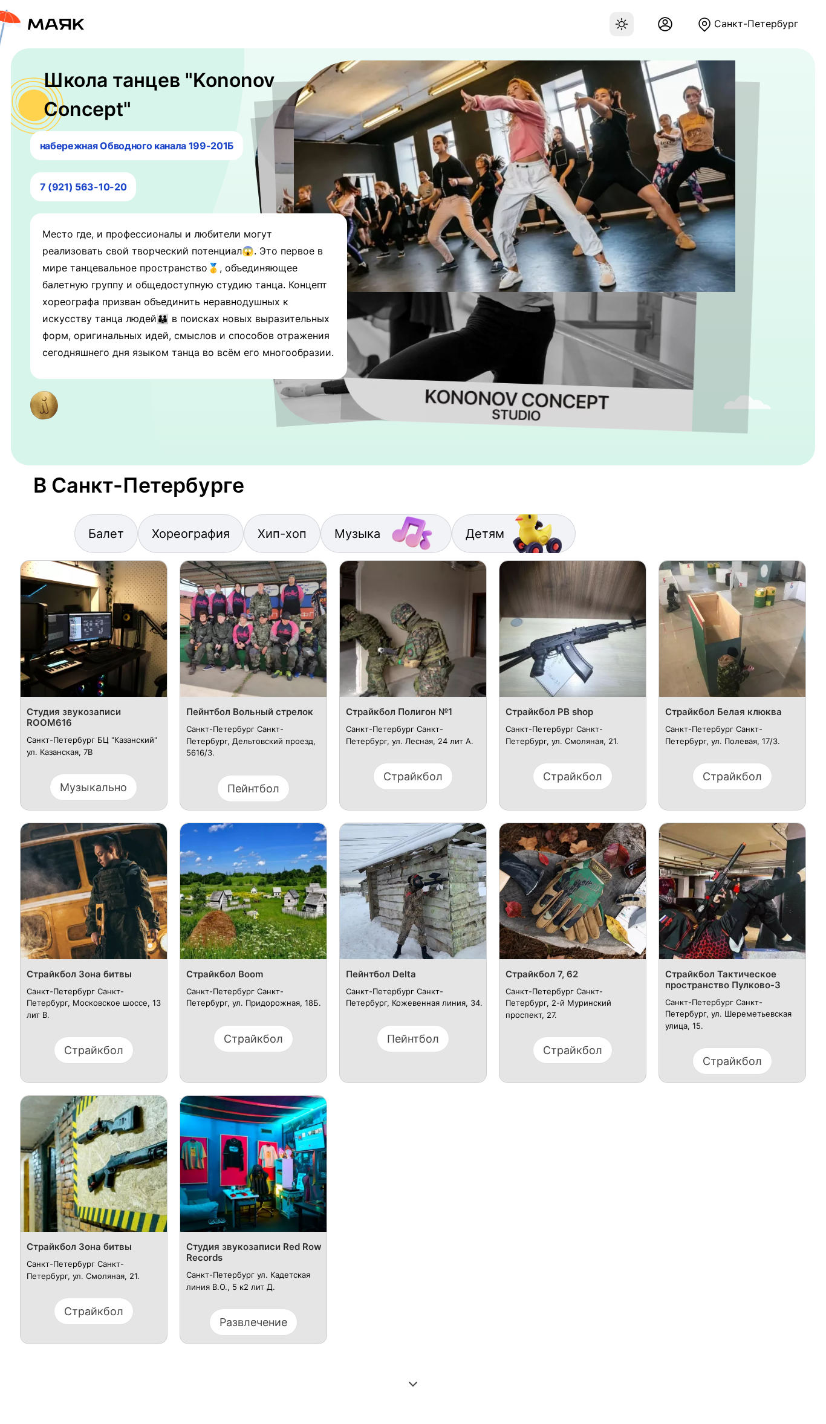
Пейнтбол (253, 788)
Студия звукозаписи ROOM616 (74, 717)
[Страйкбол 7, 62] (572, 896)
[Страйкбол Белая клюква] (732, 634)
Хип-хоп (282, 533)
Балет (106, 533)
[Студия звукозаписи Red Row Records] (253, 1168)
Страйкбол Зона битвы (79, 974)
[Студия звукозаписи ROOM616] (94, 634)
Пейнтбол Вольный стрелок (249, 712)
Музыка (357, 533)
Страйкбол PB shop (549, 712)
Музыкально (93, 787)
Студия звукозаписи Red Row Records (254, 1252)
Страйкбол (413, 776)
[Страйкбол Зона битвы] (94, 896)
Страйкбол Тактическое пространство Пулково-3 (723, 980)
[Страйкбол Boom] (253, 896)
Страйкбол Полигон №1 (399, 712)
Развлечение (253, 1322)
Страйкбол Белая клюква (723, 712)
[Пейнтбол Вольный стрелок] (253, 634)
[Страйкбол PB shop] (572, 634)
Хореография (191, 533)
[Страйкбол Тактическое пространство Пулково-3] (732, 896)
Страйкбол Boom (224, 974)
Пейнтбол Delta (381, 974)
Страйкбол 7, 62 (542, 974)
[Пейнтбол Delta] (413, 896)
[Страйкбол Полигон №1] (413, 634)
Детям (485, 533)
